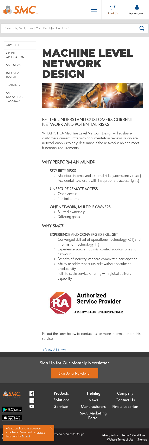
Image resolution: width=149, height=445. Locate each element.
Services (61, 406)
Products (61, 393)
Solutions (61, 400)
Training (13, 85)
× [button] (51, 428)
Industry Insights (13, 75)
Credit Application (15, 55)
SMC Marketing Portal (93, 415)
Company (125, 393)
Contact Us (125, 400)
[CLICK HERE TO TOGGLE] (94, 10)
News (93, 400)
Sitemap (142, 439)
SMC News (13, 65)
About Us (13, 45)
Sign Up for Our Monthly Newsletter (74, 362)
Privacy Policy (110, 435)
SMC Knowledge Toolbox (15, 97)
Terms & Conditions (133, 435)
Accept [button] (26, 436)
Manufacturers (93, 406)
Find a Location (125, 406)
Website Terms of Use (120, 439)
